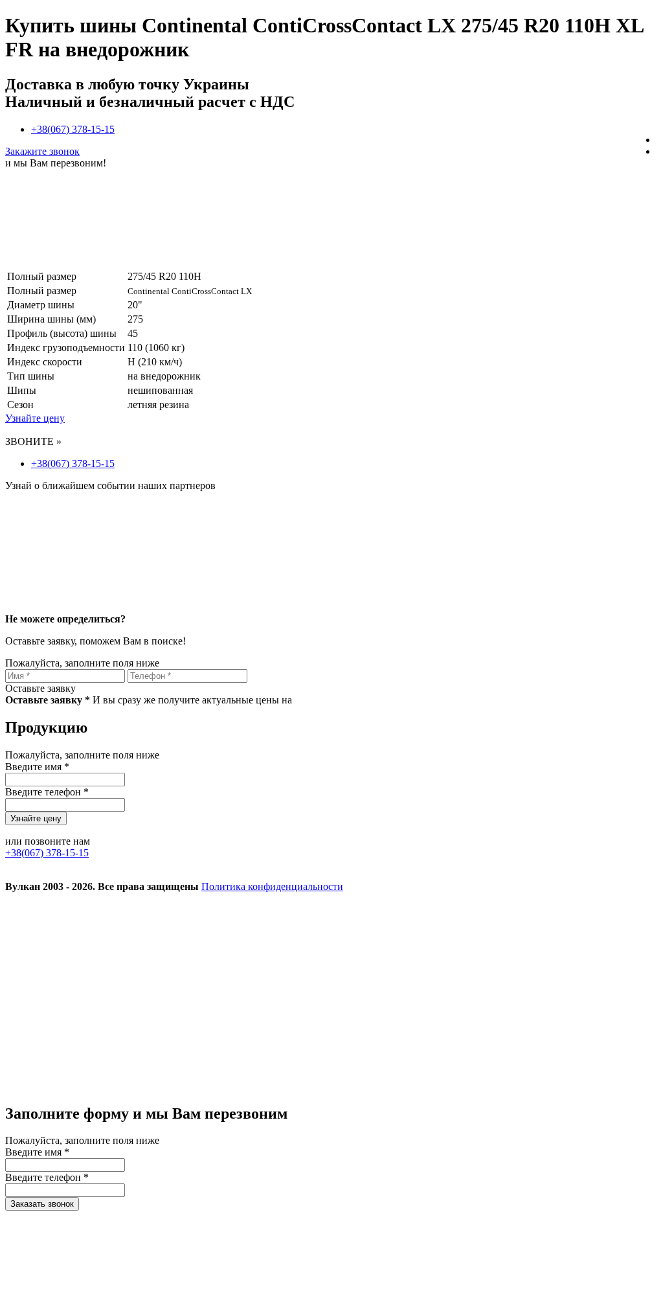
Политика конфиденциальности (272, 886)
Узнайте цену (35, 418)
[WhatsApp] (102, 1085)
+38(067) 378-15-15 (73, 129)
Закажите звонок (42, 151)
